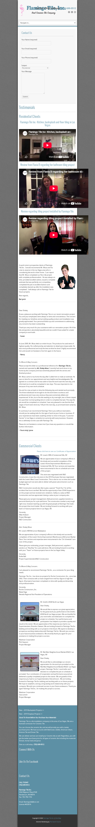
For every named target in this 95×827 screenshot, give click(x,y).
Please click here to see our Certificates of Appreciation (56, 451)
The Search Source (55, 822)
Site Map (58, 818)
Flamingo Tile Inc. (48, 818)
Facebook (20, 756)
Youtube (29, 756)
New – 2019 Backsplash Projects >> (31, 710)
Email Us (26, 756)
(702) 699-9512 (68, 8)
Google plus (23, 756)
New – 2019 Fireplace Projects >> (30, 714)
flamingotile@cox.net (31, 802)
